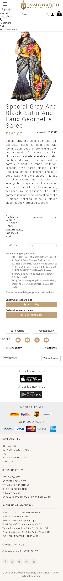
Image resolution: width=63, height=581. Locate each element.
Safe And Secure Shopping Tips (19, 520)
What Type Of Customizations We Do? (22, 524)
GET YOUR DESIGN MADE (15, 450)
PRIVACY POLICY (11, 493)
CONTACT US (9, 446)
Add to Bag (33, 304)
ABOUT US (8, 461)
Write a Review (50, 358)
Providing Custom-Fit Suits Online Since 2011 (26, 532)
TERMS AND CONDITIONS (16, 485)
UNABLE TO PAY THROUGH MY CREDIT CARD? (26, 497)
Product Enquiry (46, 330)
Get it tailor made (33, 315)
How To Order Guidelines (15, 516)
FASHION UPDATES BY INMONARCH (21, 536)
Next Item (50, 348)
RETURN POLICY (11, 477)
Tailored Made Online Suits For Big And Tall (25, 528)
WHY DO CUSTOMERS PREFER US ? (21, 512)
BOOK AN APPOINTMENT (15, 457)
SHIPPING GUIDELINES (14, 489)
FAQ (4, 454)
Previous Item (15, 348)
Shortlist (19, 330)
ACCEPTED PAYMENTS (14, 481)
